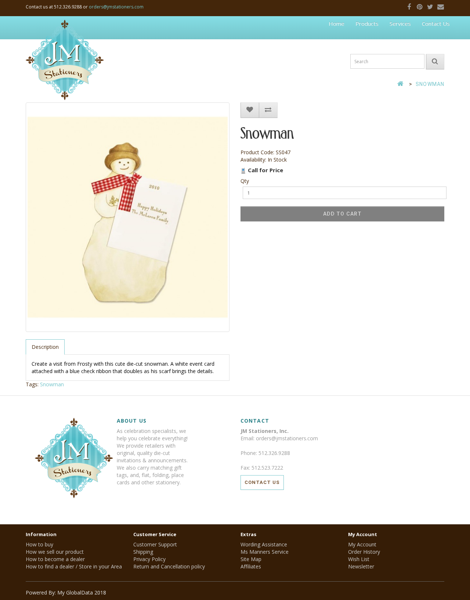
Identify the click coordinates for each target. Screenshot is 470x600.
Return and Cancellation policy (169, 566)
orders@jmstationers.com (116, 7)
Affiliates (251, 566)
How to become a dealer (55, 559)
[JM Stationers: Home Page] (64, 27)
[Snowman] (127, 217)
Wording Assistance (264, 544)
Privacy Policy (149, 559)
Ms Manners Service (265, 551)
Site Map (251, 559)
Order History (364, 551)
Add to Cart (342, 214)
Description (45, 346)
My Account (362, 544)
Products (367, 23)
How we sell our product (55, 551)
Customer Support (155, 544)
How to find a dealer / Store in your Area (74, 566)
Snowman (430, 84)
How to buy (39, 544)
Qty (245, 180)
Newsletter (361, 566)
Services (400, 23)
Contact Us (436, 23)
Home (336, 23)
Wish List (358, 559)
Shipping (143, 551)
